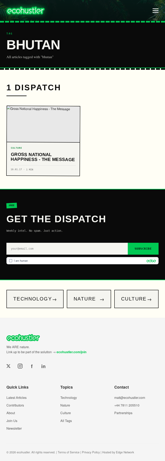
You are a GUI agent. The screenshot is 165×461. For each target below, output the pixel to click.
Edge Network (125, 452)
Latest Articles (16, 397)
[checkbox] (82, 260)
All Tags (66, 420)
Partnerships (123, 413)
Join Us (11, 420)
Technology (68, 397)
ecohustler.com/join (72, 352)
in (43, 366)
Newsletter (14, 428)
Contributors (15, 405)
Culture (65, 413)
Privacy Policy (91, 452)
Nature (65, 405)
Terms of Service (68, 452)
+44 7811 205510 (126, 405)
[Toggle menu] (156, 10)
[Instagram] (20, 366)
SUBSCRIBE (143, 248)
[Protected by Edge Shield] (150, 260)
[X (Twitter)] (8, 366)
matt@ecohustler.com (129, 397)
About (10, 413)
